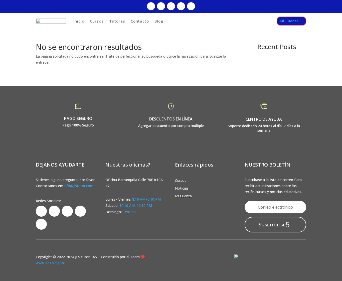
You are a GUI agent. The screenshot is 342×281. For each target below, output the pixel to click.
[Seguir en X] (181, 6)
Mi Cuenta (289, 21)
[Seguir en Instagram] (161, 6)
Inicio (78, 21)
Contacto (140, 21)
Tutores (117, 21)
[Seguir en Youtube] (191, 6)
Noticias (182, 188)
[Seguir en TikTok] (171, 6)
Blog (158, 21)
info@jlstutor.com (78, 185)
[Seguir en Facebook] (151, 6)
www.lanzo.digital (50, 262)
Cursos (97, 21)
